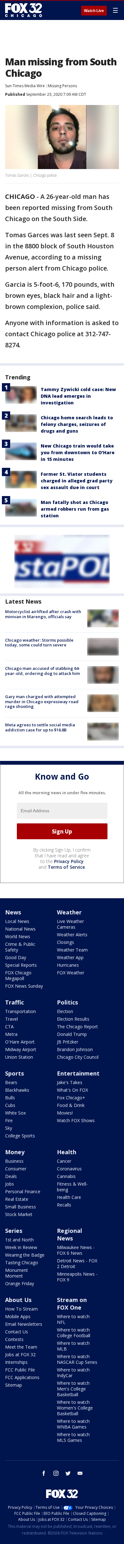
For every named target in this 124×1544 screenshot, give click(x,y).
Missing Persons (62, 85)
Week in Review (21, 1247)
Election (65, 1011)
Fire (9, 1120)
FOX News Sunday (24, 986)
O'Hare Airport (20, 1042)
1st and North (19, 1240)
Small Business (20, 1207)
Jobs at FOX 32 (20, 1354)
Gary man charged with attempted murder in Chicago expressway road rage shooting (42, 701)
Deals (11, 1176)
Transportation (20, 1011)
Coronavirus (69, 1169)
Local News (17, 921)
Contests (14, 1339)
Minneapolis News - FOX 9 (77, 1277)
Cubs (10, 1105)
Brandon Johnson (75, 1049)
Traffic (14, 1002)
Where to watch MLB (73, 1346)
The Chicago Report (77, 1027)
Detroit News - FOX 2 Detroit (77, 1263)
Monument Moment (16, 1273)
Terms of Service (66, 867)
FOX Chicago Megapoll (18, 975)
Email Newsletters (23, 1324)
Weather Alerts (72, 935)
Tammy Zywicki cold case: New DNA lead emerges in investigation (78, 396)
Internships (16, 1362)
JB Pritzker (67, 1042)
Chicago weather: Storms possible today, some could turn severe (39, 642)
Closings (65, 942)
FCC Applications (22, 1377)
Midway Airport (20, 1049)
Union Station (19, 1057)
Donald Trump (72, 1034)
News (13, 912)
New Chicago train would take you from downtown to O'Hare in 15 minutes (77, 452)
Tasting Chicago (21, 1262)
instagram (56, 1473)
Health (66, 1152)
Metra (11, 1034)
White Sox (15, 1113)
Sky (8, 1128)
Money (14, 1152)
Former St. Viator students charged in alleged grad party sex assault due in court (77, 480)
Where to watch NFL (73, 1319)
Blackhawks (17, 1090)
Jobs (9, 1184)
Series (13, 1230)
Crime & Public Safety (20, 947)
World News (17, 936)
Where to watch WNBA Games (73, 1424)
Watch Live (94, 11)
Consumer (15, 1169)
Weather (69, 912)
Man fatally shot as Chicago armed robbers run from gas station (75, 509)
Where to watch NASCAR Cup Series (77, 1359)
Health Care (69, 1197)
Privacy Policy (69, 861)
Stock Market (18, 1214)
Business (14, 1161)
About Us (18, 1300)
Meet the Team (21, 1347)
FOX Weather (70, 973)
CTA (9, 1027)
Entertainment (78, 1073)
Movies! (65, 1113)
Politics (67, 1002)
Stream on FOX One (72, 1303)
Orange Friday (19, 1283)
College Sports (20, 1136)
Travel (11, 1019)
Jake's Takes (69, 1082)
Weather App (70, 957)
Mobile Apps (18, 1316)
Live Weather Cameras (70, 924)
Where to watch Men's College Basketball (73, 1388)
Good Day (15, 957)
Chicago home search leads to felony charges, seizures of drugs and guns (77, 424)
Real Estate (16, 1199)
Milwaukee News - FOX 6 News (76, 1250)
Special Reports (21, 965)
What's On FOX (72, 1090)
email (80, 1473)
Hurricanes (68, 965)
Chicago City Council (78, 1057)
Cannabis (66, 1176)
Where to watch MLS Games (73, 1437)
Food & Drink (71, 1105)
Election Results (73, 1019)
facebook (44, 1473)
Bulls (10, 1098)
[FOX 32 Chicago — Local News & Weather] (23, 10)
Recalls (64, 1205)
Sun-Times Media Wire (25, 85)
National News (20, 929)
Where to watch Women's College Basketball (75, 1407)
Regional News (69, 1234)
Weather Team (72, 950)
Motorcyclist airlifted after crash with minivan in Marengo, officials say (43, 614)
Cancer (64, 1161)
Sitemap (13, 1385)
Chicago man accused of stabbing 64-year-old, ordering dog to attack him (42, 670)
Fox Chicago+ (71, 1098)
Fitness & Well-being (72, 1187)
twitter (68, 1473)
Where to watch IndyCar (73, 1372)
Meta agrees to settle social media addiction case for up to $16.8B (40, 727)
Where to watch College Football (73, 1332)
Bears (11, 1082)
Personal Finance (22, 1191)
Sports (14, 1073)
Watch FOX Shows (76, 1120)
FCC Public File (20, 1370)
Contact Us (16, 1332)
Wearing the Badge (25, 1255)
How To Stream (21, 1309)
